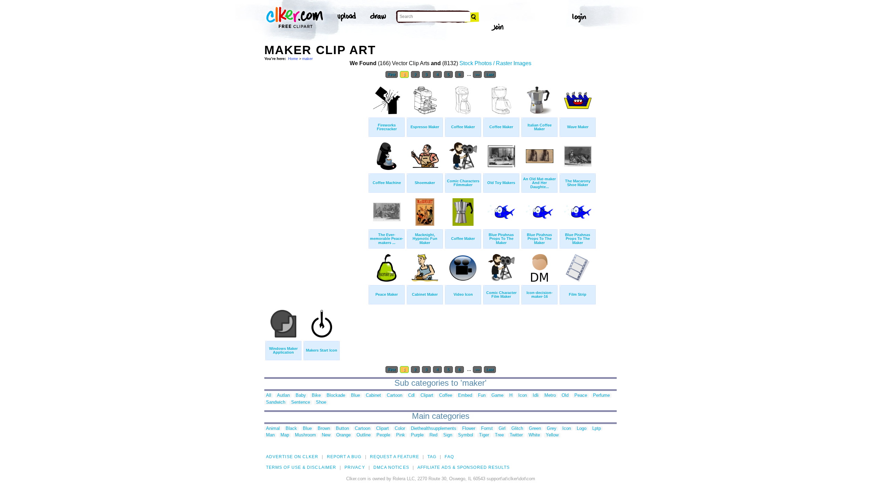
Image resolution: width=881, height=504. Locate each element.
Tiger (484, 435)
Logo (581, 428)
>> (477, 74)
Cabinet (373, 395)
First (391, 74)
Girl (502, 428)
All (268, 395)
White (534, 435)
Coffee (445, 395)
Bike (316, 395)
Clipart (427, 395)
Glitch (517, 428)
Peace (580, 395)
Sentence (300, 402)
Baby (301, 395)
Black (291, 428)
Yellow (552, 435)
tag (431, 456)
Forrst (487, 428)
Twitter (516, 435)
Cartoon (394, 395)
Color (400, 428)
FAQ (449, 456)
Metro (550, 395)
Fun (482, 395)
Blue (355, 395)
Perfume (601, 395)
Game (497, 395)
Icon (522, 395)
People (383, 435)
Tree (499, 435)
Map (284, 435)
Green (535, 428)
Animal (273, 428)
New (326, 435)
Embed (465, 395)
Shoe (321, 402)
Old (565, 395)
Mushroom (305, 435)
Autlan (283, 395)
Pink (400, 435)
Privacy (354, 467)
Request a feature (394, 456)
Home (293, 59)
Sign (447, 435)
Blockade (336, 395)
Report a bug (344, 456)
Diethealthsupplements (433, 428)
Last (489, 74)
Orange (343, 435)
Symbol (465, 435)
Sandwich (275, 402)
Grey (551, 428)
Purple (417, 435)
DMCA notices (391, 467)
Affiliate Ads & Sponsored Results (463, 467)
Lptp (596, 428)
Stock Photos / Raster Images (495, 63)
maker (307, 59)
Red (433, 435)
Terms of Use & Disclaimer (301, 467)
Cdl (411, 395)
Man (270, 435)
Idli (536, 395)
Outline (364, 435)
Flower (468, 428)
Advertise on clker (292, 456)
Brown (324, 428)
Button (342, 428)
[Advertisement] (316, 185)
